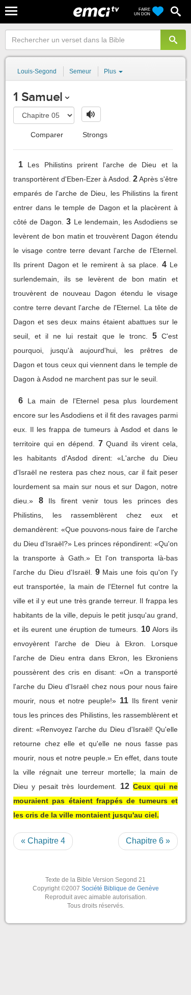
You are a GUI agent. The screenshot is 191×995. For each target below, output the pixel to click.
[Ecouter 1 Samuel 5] (91, 114)
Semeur (80, 71)
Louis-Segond (37, 71)
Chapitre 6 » (148, 840)
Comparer (46, 135)
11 (124, 700)
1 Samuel (38, 97)
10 (145, 629)
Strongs (93, 135)
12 (124, 786)
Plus (111, 71)
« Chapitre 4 (43, 840)
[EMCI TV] (96, 12)
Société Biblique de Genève (120, 888)
